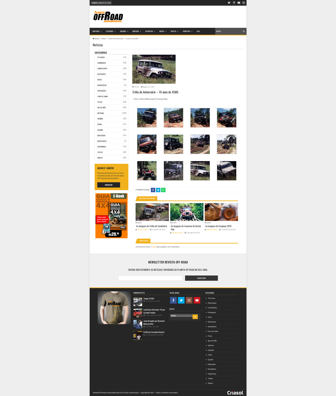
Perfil (99, 124)
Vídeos (100, 157)
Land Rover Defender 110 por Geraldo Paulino (154, 311)
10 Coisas (101, 57)
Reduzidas (101, 135)
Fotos (104, 39)
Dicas (99, 79)
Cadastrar (201, 278)
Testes (100, 152)
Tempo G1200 (148, 298)
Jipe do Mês (101, 107)
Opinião (100, 118)
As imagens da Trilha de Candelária (151, 226)
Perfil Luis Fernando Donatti (153, 332)
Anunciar (108, 184)
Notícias (100, 113)
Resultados (101, 141)
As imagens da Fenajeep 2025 (218, 226)
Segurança (101, 146)
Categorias (101, 52)
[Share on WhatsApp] (163, 190)
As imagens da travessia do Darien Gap (186, 227)
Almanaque (101, 62)
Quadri (100, 130)
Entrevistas (102, 85)
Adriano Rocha (142, 230)
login (154, 247)
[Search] (243, 31)
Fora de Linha (102, 96)
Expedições (101, 90)
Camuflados (102, 68)
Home (97, 39)
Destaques (101, 74)
